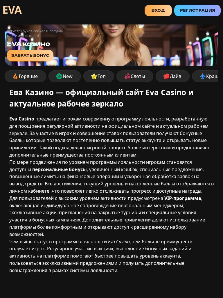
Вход (158, 10)
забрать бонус (30, 55)
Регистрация (197, 10)
